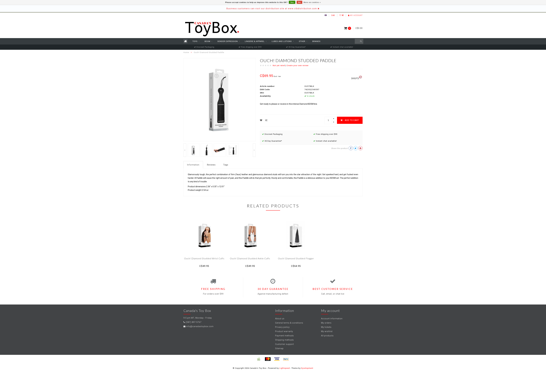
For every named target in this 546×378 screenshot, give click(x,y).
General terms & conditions (289, 323)
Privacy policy (282, 327)
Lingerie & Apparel (255, 41)
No (299, 2)
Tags (225, 165)
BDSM (207, 41)
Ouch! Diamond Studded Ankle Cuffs (250, 258)
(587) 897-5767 (193, 322)
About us (279, 318)
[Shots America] (357, 77)
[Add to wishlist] (261, 120)
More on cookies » (312, 2)
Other (302, 41)
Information (193, 165)
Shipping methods (284, 340)
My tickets (326, 327)
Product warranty (284, 331)
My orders (326, 323)
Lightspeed (284, 368)
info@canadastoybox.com (200, 326)
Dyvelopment (307, 368)
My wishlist (327, 331)
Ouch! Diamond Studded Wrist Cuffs (204, 258)
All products (327, 335)
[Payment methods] (258, 359)
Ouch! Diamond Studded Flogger (296, 258)
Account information (332, 318)
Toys (195, 41)
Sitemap (279, 348)
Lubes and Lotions (282, 41)
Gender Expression (227, 41)
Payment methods (284, 335)
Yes (292, 2)
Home (186, 52)
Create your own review (297, 65)
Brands (316, 41)
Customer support (284, 344)
